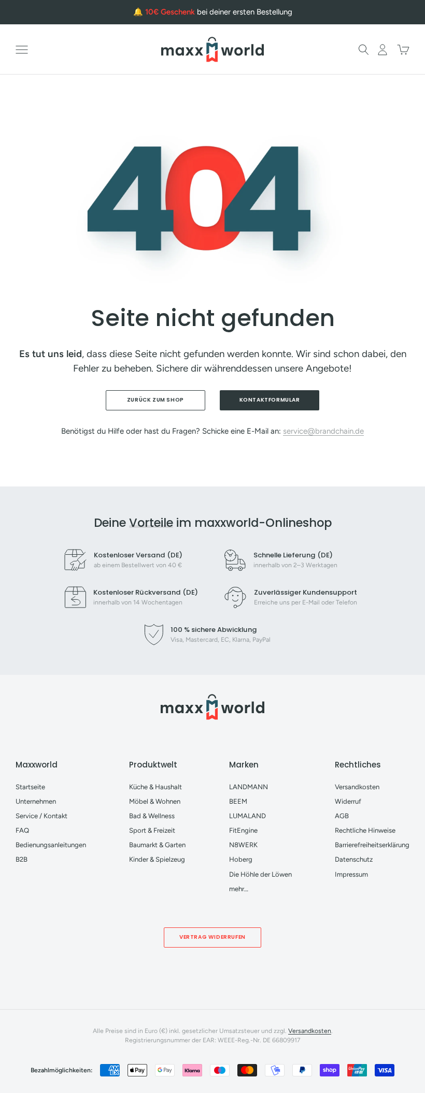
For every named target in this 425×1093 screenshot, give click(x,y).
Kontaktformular (269, 400)
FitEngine (243, 830)
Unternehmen (36, 801)
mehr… (238, 889)
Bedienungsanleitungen (51, 845)
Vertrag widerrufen (212, 937)
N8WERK (243, 845)
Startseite (30, 787)
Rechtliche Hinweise (365, 830)
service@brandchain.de (323, 431)
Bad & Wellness (152, 816)
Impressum (351, 874)
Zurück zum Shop (155, 400)
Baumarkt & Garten (157, 845)
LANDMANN (248, 787)
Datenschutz (354, 859)
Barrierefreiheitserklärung (372, 845)
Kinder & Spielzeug (157, 859)
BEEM (238, 801)
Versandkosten (357, 787)
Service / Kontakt (41, 816)
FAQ (22, 830)
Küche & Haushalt (155, 787)
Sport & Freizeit (152, 830)
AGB (342, 816)
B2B (21, 859)
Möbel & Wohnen (154, 801)
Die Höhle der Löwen (260, 874)
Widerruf (348, 801)
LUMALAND (247, 816)
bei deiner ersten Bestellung (218, 12)
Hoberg (240, 859)
